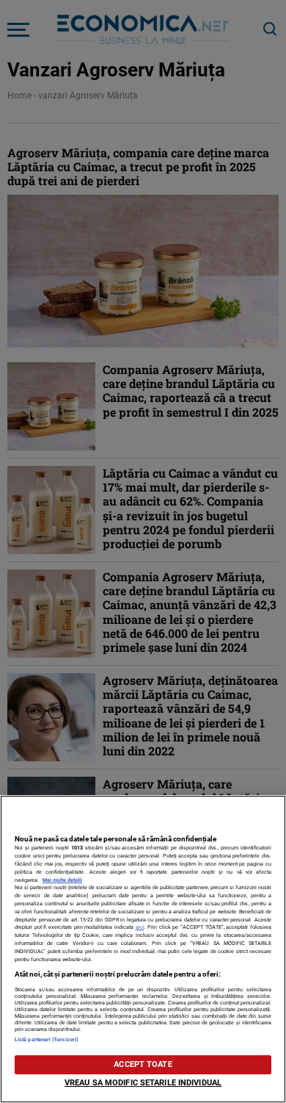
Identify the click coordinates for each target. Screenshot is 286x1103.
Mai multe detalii (62, 880)
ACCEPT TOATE (143, 1064)
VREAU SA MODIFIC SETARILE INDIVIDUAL (143, 1083)
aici (140, 927)
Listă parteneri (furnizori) (46, 1039)
